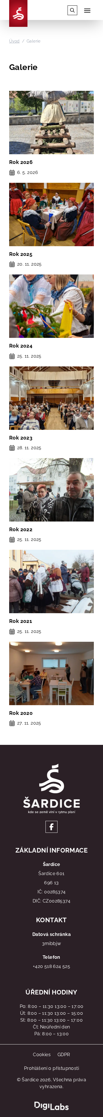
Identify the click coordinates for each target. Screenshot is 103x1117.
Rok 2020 (21, 713)
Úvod (14, 41)
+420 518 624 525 (51, 966)
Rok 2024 (20, 346)
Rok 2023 (20, 438)
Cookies (42, 1054)
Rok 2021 (20, 621)
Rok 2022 (20, 529)
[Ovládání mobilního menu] (87, 10)
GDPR (64, 1054)
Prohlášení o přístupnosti (51, 1068)
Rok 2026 (21, 162)
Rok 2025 (20, 254)
